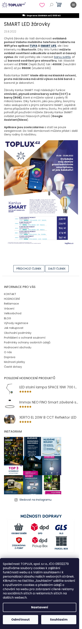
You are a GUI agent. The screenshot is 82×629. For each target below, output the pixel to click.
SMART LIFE (48, 46)
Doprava (9, 357)
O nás (8, 352)
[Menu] (73, 5)
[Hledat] (51, 5)
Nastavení (39, 607)
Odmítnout (20, 619)
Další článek (57, 269)
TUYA (33, 46)
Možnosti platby (14, 362)
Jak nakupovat (13, 328)
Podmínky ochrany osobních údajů (27, 342)
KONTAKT (10, 294)
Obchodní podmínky (17, 333)
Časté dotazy (13, 367)
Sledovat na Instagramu (35, 500)
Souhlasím (59, 619)
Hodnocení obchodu (17, 347)
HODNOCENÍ (12, 299)
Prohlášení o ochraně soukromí (24, 338)
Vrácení (9, 308)
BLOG (7, 318)
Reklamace (11, 304)
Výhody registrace (16, 323)
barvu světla (62, 57)
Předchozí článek (28, 269)
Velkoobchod (12, 313)
